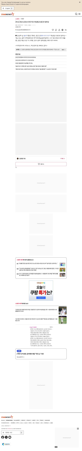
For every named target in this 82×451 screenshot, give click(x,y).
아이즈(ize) (46, 422)
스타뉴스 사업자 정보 (5, 425)
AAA (42, 422)
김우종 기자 (18, 27)
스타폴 (51, 422)
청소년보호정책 (17, 420)
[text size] (66, 30)
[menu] (79, 14)
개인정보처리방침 (9, 420)
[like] (53, 30)
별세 (25, 35)
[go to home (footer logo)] (7, 416)
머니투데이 (13, 422)
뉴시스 (21, 422)
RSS (38, 420)
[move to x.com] (6, 437)
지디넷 (30, 422)
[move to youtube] (9, 437)
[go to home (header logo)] (7, 14)
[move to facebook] (2, 437)
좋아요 (42, 164)
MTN (17, 422)
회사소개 (2, 420)
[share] (59, 30)
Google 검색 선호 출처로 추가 (23, 29)
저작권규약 (29, 420)
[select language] (62, 30)
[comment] (56, 30)
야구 (22, 19)
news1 (25, 422)
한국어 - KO (9, 432)
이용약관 (33, 420)
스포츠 (17, 19)
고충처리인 (23, 420)
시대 (33, 422)
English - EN (9, 8)
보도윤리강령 (47, 420)
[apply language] (11, 8)
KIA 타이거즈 (45, 35)
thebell (37, 422)
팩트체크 (41, 420)
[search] (76, 14)
